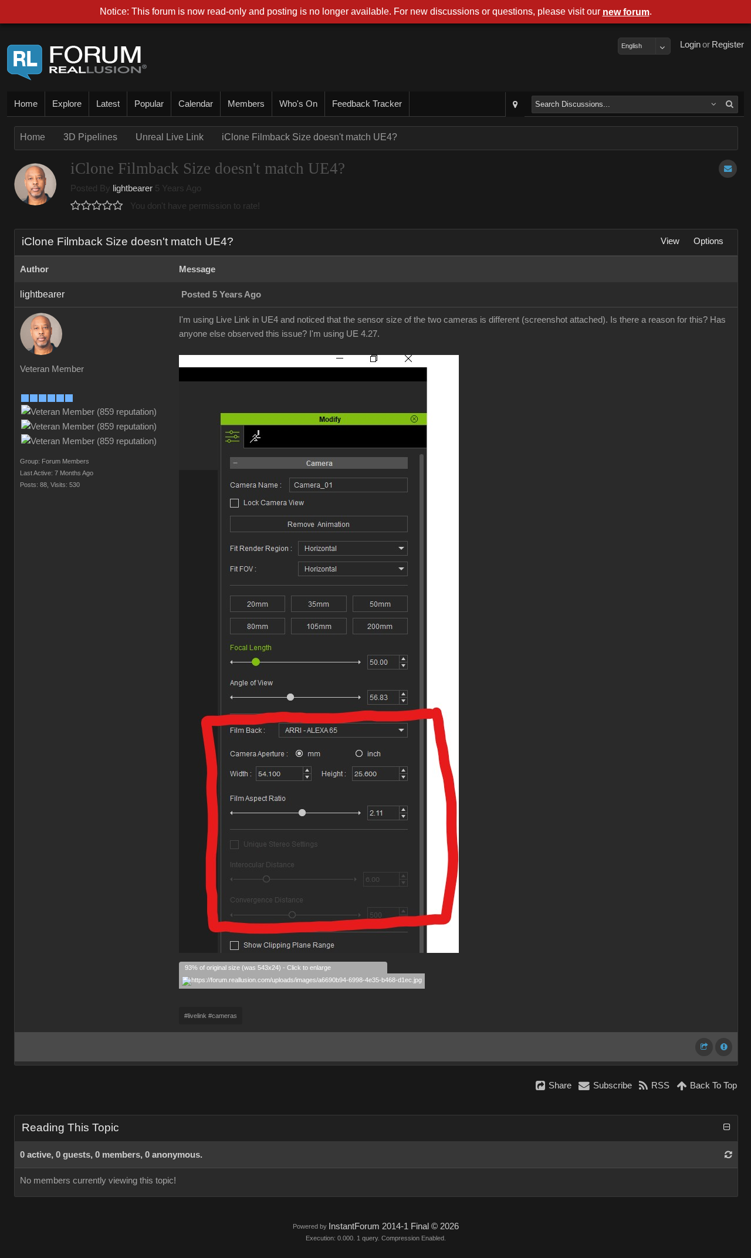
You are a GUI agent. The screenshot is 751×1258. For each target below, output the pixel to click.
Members (246, 104)
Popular (149, 104)
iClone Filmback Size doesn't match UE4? (309, 137)
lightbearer (133, 188)
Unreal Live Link (170, 137)
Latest (108, 104)
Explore (67, 104)
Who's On (298, 104)
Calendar (195, 104)
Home (26, 104)
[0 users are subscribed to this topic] (728, 169)
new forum (626, 12)
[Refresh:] (728, 1154)
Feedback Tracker (367, 104)
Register (728, 44)
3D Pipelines (90, 137)
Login (690, 44)
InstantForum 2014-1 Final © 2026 (394, 1226)
